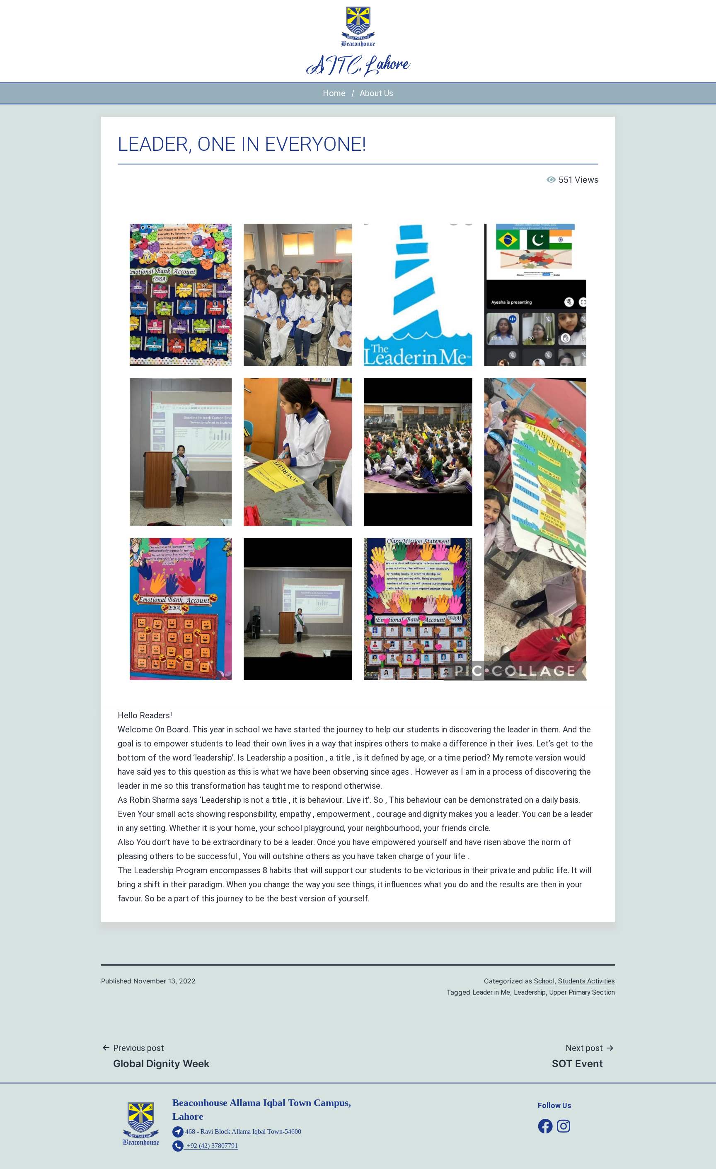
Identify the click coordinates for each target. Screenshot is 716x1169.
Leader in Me (491, 992)
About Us (376, 93)
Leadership (530, 992)
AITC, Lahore (358, 65)
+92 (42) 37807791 (211, 1145)
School (544, 981)
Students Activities (586, 981)
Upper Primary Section (582, 992)
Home (334, 93)
